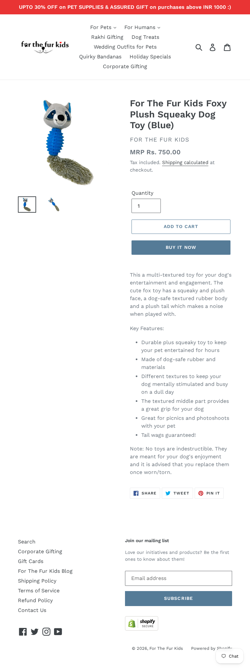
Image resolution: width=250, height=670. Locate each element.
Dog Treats (145, 37)
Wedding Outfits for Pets (125, 47)
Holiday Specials (150, 56)
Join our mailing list (147, 540)
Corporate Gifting (125, 66)
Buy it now (181, 247)
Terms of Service (39, 590)
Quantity (142, 193)
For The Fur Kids (166, 648)
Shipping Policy (37, 581)
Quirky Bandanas (100, 56)
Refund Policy (35, 600)
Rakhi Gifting (107, 37)
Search (26, 542)
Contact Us (32, 610)
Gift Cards (30, 561)
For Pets (101, 27)
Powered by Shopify (211, 648)
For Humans (140, 27)
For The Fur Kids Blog (45, 571)
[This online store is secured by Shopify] (141, 629)
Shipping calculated (185, 162)
